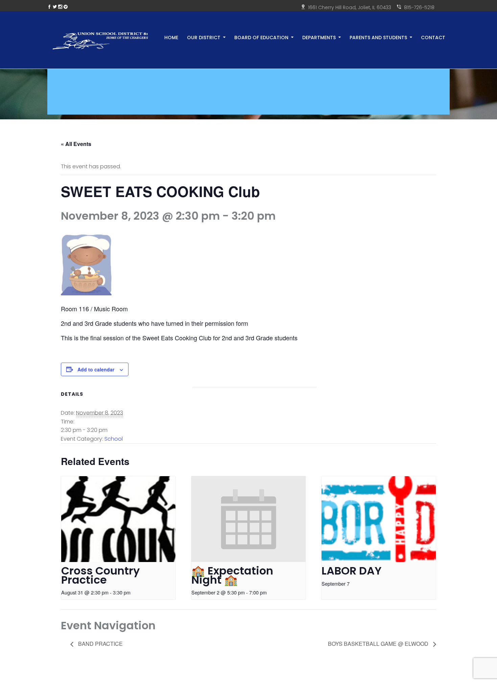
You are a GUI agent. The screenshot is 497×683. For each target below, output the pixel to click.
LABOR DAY (352, 570)
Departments (319, 37)
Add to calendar (95, 369)
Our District (203, 37)
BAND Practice (100, 644)
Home (171, 37)
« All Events (76, 144)
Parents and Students (378, 37)
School (113, 439)
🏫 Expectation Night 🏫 (232, 575)
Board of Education (261, 37)
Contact (433, 37)
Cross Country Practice (100, 575)
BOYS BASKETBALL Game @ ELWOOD (379, 644)
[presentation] (118, 519)
